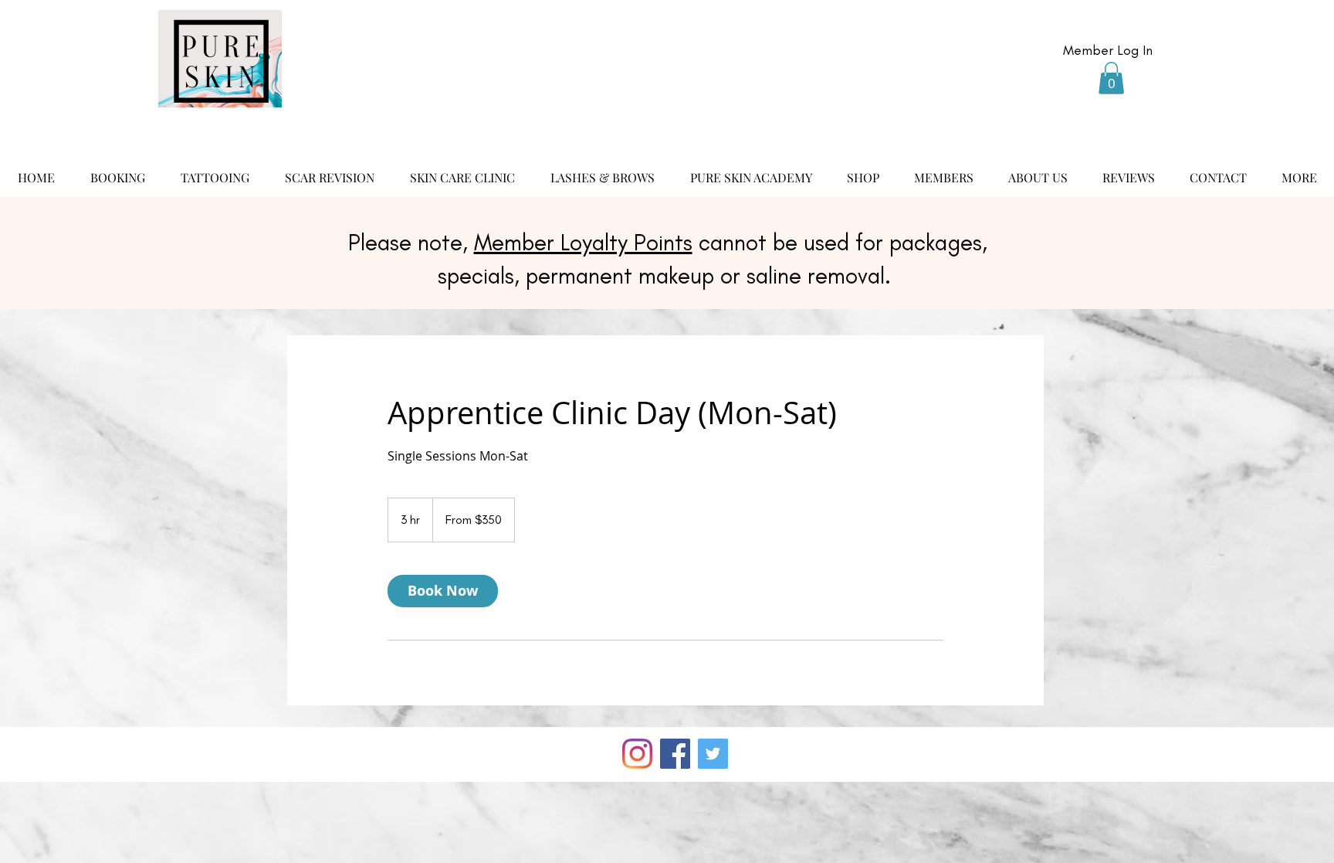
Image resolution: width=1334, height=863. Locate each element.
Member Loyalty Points (583, 243)
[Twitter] (713, 754)
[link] (443, 591)
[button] (1111, 78)
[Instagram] (637, 754)
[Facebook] (675, 754)
